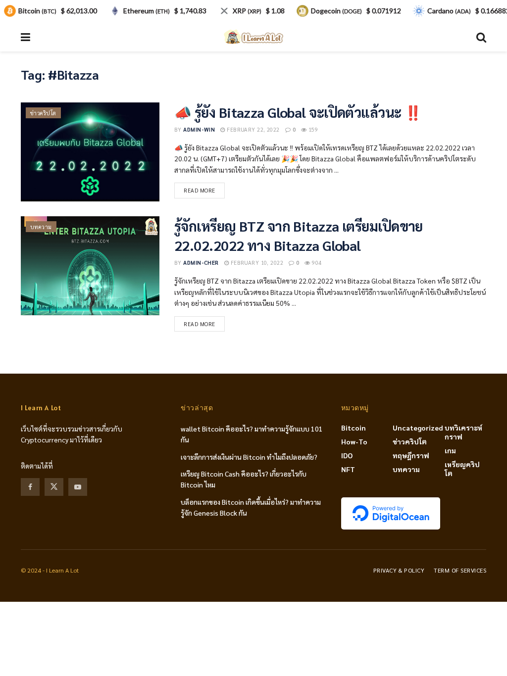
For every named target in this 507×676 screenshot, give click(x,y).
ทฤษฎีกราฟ (411, 455)
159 (312, 129)
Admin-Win (199, 129)
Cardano (449, 10)
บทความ (41, 227)
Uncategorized (418, 427)
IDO (347, 455)
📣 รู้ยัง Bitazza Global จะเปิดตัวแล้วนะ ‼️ (297, 112)
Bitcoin (353, 427)
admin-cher (200, 262)
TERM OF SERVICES (460, 570)
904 (315, 262)
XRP (247, 10)
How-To (354, 441)
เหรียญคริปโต (462, 469)
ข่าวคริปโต (43, 113)
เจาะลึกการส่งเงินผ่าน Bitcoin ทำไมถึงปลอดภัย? (249, 456)
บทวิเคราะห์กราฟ (463, 432)
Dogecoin (336, 10)
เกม (450, 450)
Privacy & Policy (399, 570)
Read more (199, 190)
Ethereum (146, 10)
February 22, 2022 (252, 129)
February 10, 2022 (256, 262)
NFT (348, 469)
